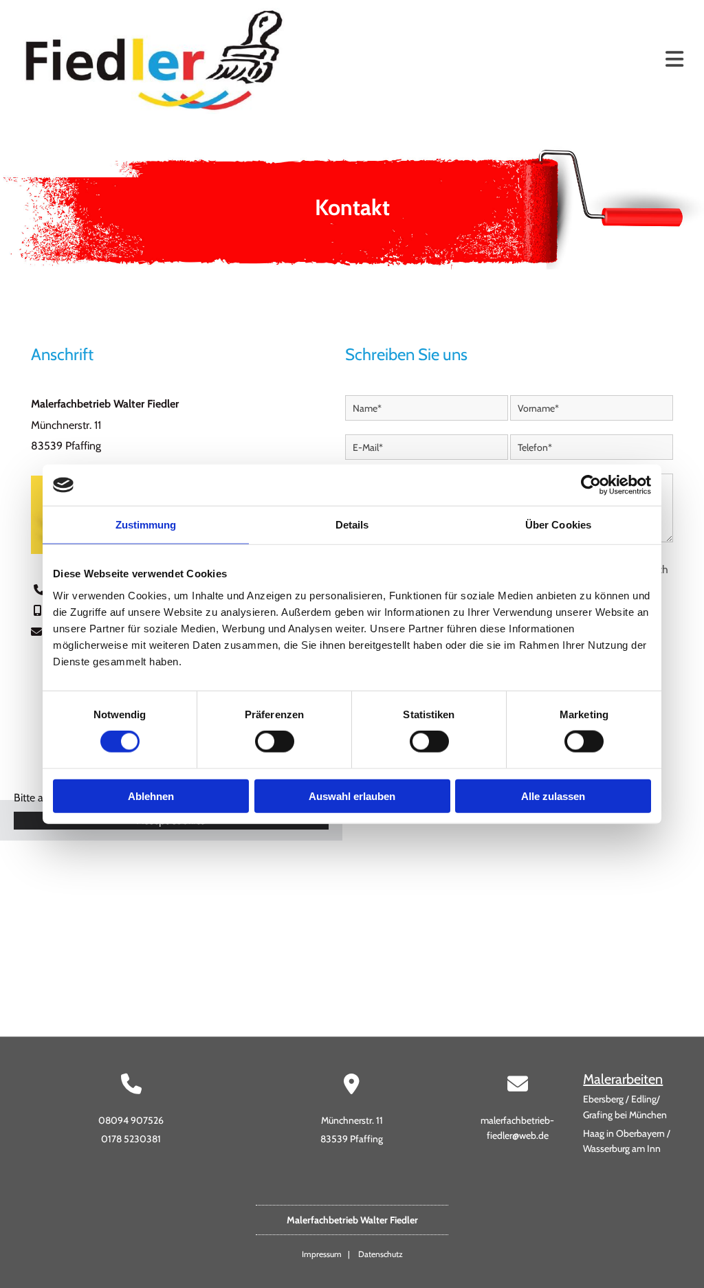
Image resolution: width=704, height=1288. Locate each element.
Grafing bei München (625, 1115)
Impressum (322, 1254)
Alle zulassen (553, 795)
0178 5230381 (131, 1139)
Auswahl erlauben (352, 795)
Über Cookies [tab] (558, 525)
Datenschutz (380, 1254)
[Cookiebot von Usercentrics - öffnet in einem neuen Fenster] (591, 485)
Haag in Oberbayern (624, 1133)
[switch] (274, 742)
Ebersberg (603, 1099)
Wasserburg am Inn (622, 1148)
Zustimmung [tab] (146, 525)
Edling (644, 1099)
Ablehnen (151, 795)
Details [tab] (352, 525)
